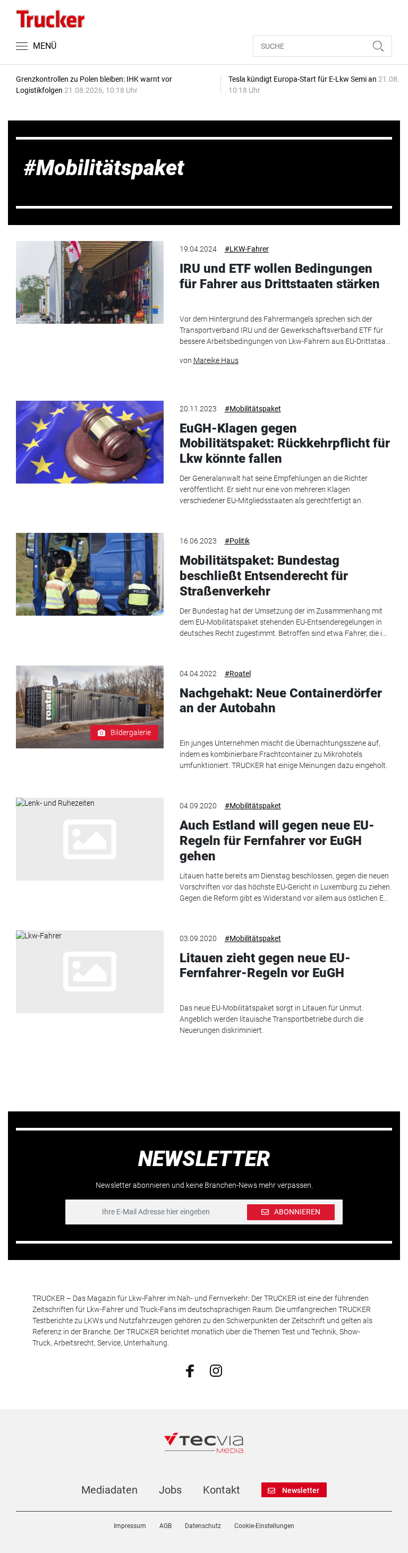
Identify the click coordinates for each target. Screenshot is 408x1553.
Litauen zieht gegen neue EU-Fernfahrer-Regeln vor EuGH (265, 966)
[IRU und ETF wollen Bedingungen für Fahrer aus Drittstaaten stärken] (89, 282)
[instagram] (216, 1370)
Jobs (170, 1489)
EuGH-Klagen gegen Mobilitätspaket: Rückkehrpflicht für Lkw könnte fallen (285, 444)
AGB (165, 1526)
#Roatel (238, 673)
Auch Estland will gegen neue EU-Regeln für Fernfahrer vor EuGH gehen (277, 841)
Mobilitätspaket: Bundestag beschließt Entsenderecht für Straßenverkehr (264, 576)
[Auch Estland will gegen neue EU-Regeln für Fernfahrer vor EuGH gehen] (89, 839)
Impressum (130, 1526)
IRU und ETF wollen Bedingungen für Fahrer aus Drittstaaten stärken (280, 276)
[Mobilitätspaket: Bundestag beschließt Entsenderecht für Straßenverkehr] (89, 574)
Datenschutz (203, 1526)
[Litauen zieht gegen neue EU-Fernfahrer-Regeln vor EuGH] (89, 971)
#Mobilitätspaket (253, 408)
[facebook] (190, 1370)
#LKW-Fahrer (247, 249)
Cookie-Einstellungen (264, 1526)
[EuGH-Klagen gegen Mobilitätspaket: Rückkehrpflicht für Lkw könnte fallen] (89, 442)
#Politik (237, 541)
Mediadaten (109, 1489)
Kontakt (221, 1489)
